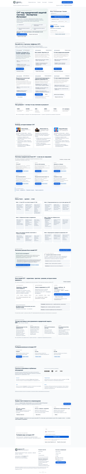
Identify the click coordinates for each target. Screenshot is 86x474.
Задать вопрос (58, 451)
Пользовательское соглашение (43, 461)
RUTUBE (57, 456)
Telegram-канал (58, 453)
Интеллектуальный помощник (43, 457)
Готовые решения (41, 455)
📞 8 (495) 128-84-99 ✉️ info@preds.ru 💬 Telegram (64, 5)
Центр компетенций (19, 2)
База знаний (40, 451)
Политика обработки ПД (42, 460)
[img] (14, 2)
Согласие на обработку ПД (42, 462)
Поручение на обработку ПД (43, 464)
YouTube (57, 454)
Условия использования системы (43, 465)
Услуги (39, 453)
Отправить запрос (56, 436)
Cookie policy (40, 463)
